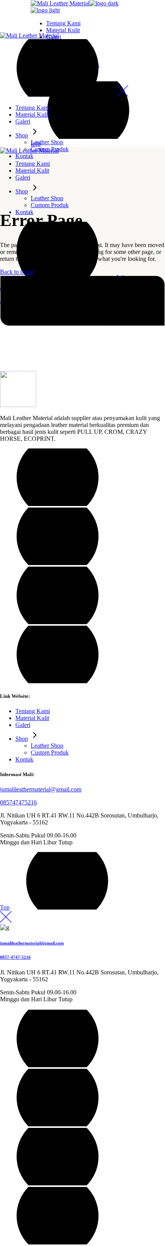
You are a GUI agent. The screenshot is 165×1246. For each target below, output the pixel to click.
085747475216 (18, 802)
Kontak (24, 759)
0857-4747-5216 (15, 957)
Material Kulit (32, 718)
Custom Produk (50, 752)
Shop (21, 738)
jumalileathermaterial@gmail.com (40, 789)
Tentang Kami (32, 711)
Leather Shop (47, 745)
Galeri (22, 725)
